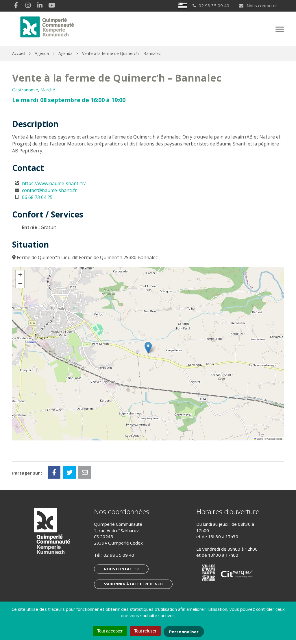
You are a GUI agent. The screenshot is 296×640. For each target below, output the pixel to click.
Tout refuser (145, 630)
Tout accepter (110, 630)
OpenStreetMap (274, 438)
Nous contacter (261, 5)
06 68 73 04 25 (37, 197)
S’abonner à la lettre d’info (133, 583)
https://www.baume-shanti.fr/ (54, 183)
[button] (148, 348)
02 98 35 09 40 (118, 555)
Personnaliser (184, 632)
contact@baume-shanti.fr (49, 190)
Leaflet (259, 438)
